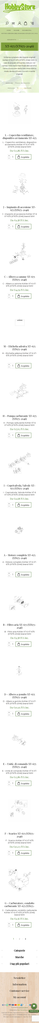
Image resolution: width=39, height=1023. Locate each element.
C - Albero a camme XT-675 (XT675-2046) (19, 278)
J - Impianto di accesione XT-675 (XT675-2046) (19, 208)
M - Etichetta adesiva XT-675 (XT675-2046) (19, 348)
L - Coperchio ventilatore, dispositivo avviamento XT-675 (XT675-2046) (19, 137)
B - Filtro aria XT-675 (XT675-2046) (19, 626)
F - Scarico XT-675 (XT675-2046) (19, 835)
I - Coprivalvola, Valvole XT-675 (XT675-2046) (19, 487)
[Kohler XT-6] (19, 112)
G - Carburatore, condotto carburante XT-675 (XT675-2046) (19, 905)
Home (9, 30)
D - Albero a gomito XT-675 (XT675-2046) (19, 696)
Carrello (26, 23)
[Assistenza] (34, 1006)
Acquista (25, 157)
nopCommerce (23, 1007)
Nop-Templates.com (23, 1010)
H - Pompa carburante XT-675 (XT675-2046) (19, 417)
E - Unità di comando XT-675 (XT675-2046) (19, 765)
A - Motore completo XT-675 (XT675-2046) (19, 556)
